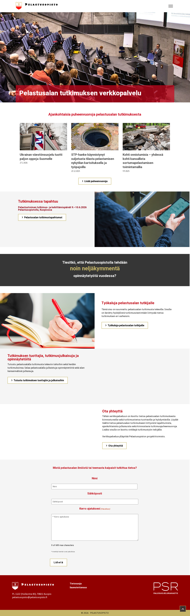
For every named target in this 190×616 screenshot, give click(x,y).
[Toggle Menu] (170, 6)
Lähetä (58, 562)
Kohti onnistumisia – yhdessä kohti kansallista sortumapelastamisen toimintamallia (143, 161)
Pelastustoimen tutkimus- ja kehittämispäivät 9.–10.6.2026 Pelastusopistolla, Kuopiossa (52, 209)
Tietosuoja (76, 583)
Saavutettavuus (78, 587)
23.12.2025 (75, 171)
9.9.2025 (126, 171)
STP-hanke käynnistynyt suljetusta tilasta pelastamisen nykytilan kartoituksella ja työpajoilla (92, 161)
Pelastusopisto (99, 613)
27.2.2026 (23, 163)
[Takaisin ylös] (183, 609)
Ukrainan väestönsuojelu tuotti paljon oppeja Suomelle (41, 157)
